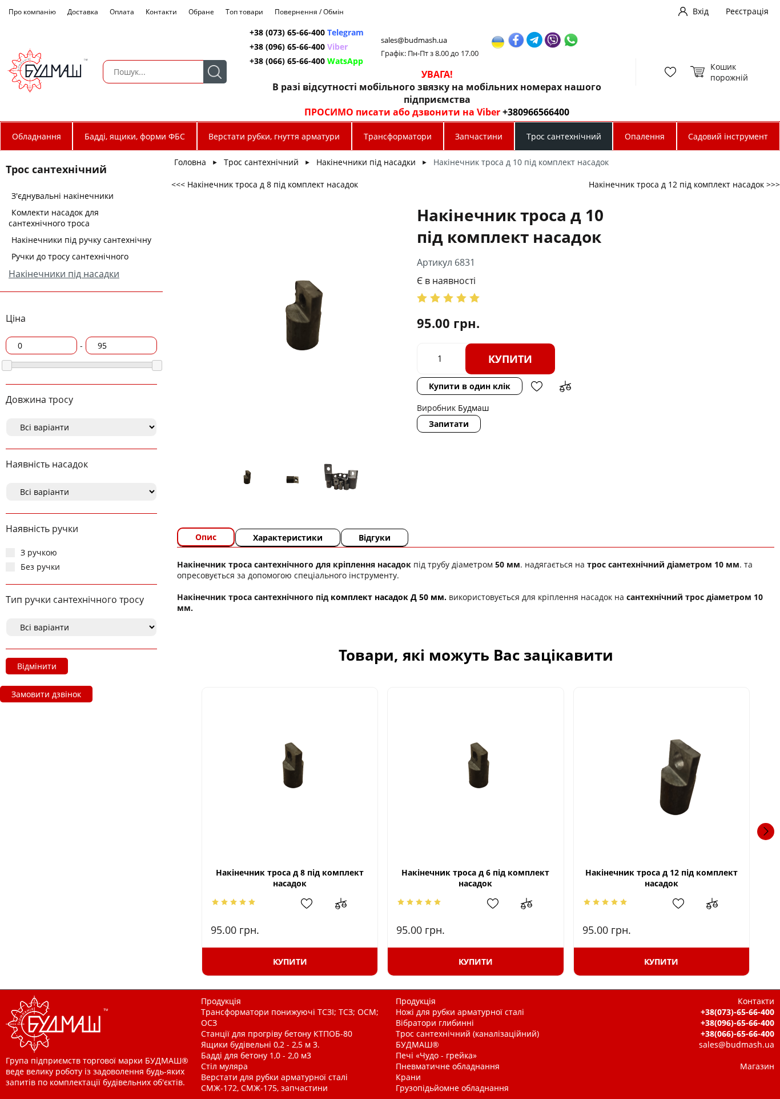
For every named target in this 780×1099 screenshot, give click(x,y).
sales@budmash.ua (414, 40)
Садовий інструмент (728, 136)
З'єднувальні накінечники (62, 195)
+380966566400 (535, 112)
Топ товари (244, 12)
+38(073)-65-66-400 (737, 1011)
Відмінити (37, 666)
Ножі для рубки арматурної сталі (460, 1011)
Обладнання (36, 136)
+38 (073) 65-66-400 (307, 32)
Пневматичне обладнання (448, 1066)
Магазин (757, 1066)
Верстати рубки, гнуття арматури (274, 136)
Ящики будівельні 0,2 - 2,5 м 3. (260, 1044)
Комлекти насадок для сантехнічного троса (54, 218)
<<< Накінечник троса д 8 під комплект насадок (264, 184)
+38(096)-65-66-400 (737, 1022)
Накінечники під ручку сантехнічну (81, 239)
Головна (190, 162)
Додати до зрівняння (565, 386)
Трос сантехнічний (563, 136)
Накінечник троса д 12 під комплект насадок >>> (684, 184)
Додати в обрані (536, 386)
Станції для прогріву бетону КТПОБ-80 (276, 1033)
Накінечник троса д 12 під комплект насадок (661, 878)
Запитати (449, 423)
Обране (201, 12)
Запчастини (478, 136)
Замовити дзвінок (46, 694)
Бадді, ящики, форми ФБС (135, 136)
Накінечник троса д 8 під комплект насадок (290, 878)
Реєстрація (747, 11)
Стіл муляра (224, 1066)
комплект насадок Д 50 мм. (389, 597)
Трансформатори (398, 136)
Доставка (82, 12)
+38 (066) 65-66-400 (306, 60)
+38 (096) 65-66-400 (299, 46)
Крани (408, 1077)
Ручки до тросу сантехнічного (69, 256)
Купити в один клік (469, 386)
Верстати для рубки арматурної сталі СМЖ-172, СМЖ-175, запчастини (274, 1082)
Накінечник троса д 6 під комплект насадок (475, 878)
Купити (510, 359)
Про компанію (32, 12)
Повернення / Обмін (309, 12)
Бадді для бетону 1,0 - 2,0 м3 (256, 1055)
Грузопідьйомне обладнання (452, 1087)
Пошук (215, 71)
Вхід (701, 11)
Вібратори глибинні (435, 1022)
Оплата (122, 12)
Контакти (161, 12)
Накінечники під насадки (64, 273)
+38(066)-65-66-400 (737, 1033)
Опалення (645, 136)
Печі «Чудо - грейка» (436, 1055)
